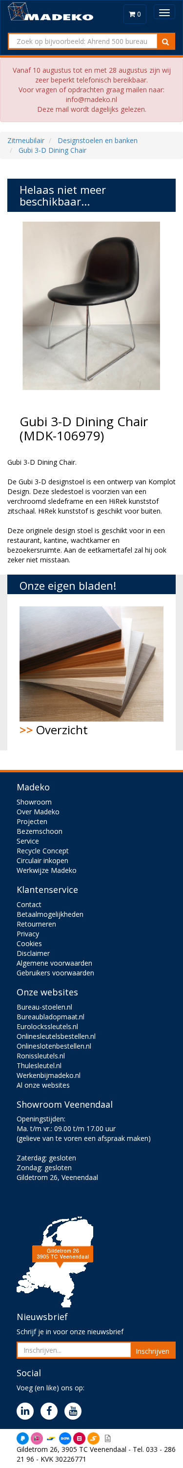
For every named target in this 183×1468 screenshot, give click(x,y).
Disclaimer (33, 953)
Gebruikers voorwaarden (55, 972)
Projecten (32, 821)
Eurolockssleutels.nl (47, 1026)
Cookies (29, 943)
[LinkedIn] (28, 1411)
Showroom (34, 801)
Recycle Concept (43, 850)
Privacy (28, 933)
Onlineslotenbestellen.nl (54, 1046)
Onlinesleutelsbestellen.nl (56, 1036)
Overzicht (54, 730)
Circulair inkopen (42, 860)
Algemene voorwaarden (54, 963)
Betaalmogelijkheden (50, 914)
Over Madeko (38, 811)
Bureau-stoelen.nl (44, 1007)
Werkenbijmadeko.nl (49, 1075)
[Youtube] (75, 1411)
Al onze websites (43, 1085)
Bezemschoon (39, 831)
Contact (29, 904)
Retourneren (36, 924)
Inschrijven (152, 1351)
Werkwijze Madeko (47, 870)
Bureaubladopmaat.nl (50, 1016)
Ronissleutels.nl (41, 1055)
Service (28, 841)
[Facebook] (51, 1411)
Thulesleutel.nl (39, 1065)
